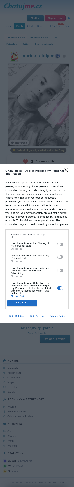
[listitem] (37, 235)
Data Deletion (16, 316)
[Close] (67, 171)
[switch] (60, 244)
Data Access (37, 316)
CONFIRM (22, 303)
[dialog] (37, 243)
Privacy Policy (57, 316)
